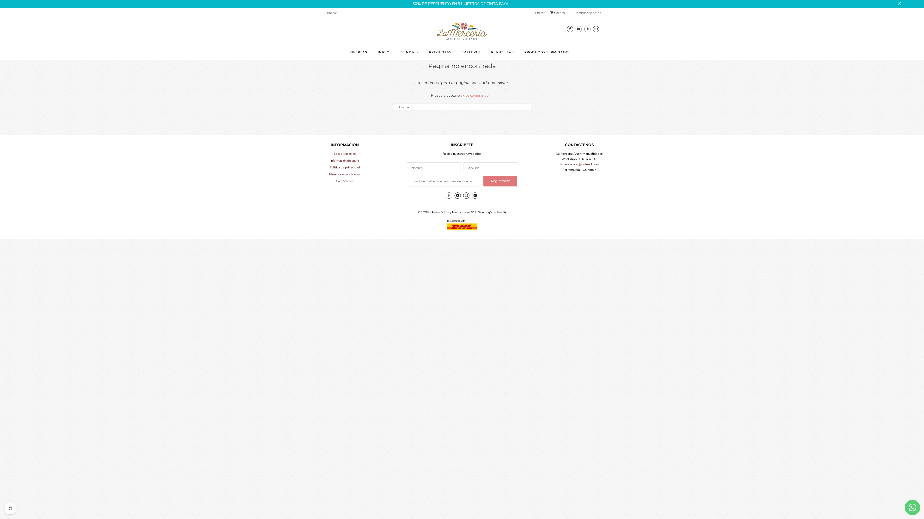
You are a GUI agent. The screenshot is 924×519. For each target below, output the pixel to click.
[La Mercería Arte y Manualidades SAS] (462, 31)
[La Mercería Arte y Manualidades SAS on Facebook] (570, 29)
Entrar (540, 13)
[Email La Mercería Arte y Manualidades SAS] (596, 29)
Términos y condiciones (345, 174)
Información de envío (344, 161)
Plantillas (502, 52)
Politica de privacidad (345, 167)
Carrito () (561, 13)
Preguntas (440, 52)
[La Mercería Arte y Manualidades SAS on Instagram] (587, 29)
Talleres (471, 52)
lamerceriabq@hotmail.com (579, 164)
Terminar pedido (588, 13)
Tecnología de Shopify (492, 212)
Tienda (407, 52)
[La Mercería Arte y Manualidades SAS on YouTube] (579, 29)
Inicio (384, 52)
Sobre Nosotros (345, 154)
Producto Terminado (546, 52)
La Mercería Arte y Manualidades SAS (452, 212)
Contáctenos (344, 181)
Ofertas (358, 52)
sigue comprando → (477, 95)
